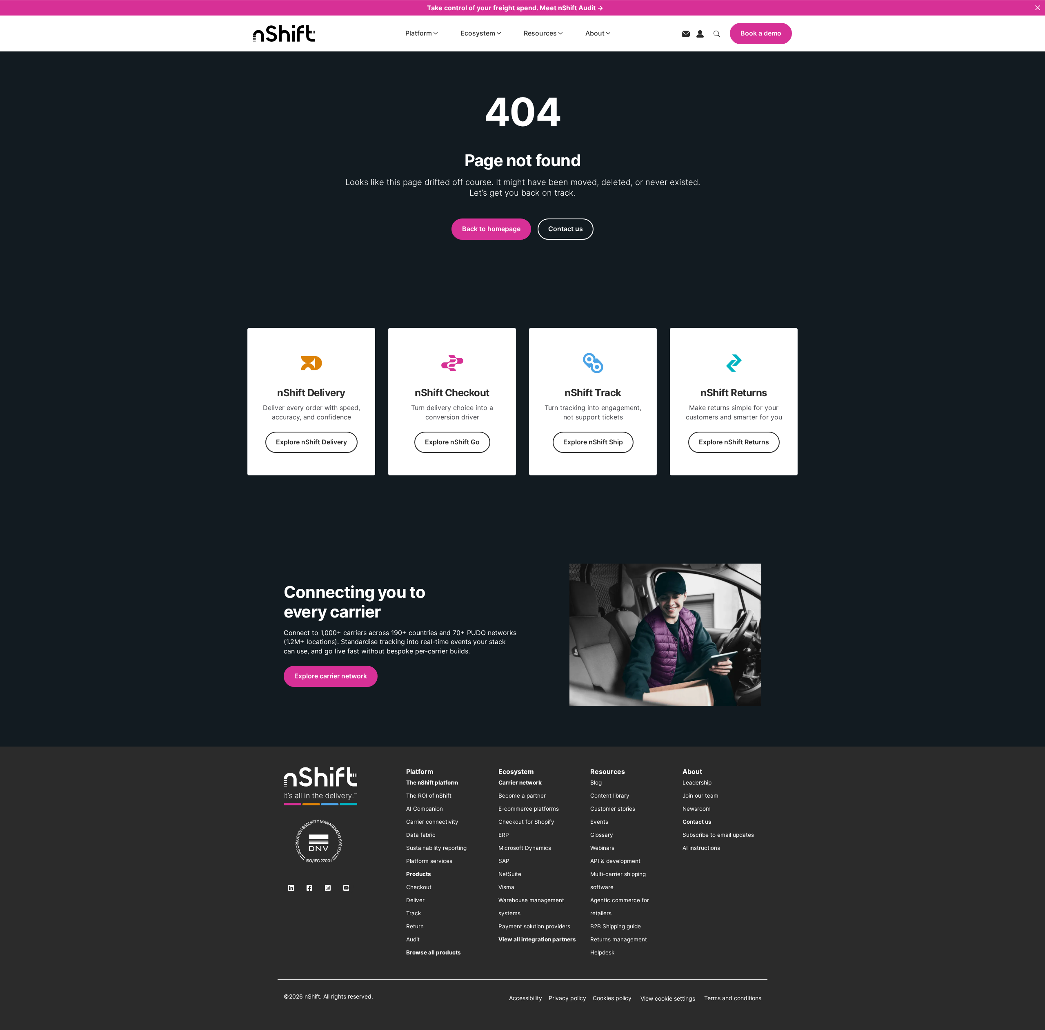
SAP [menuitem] (503, 861)
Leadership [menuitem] (697, 782)
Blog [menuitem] (596, 782)
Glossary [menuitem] (601, 835)
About (595, 33)
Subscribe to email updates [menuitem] (718, 835)
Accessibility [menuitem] (525, 997)
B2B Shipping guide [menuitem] (615, 926)
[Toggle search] (716, 33)
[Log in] (700, 33)
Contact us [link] (565, 229)
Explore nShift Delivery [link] (311, 442)
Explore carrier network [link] (330, 676)
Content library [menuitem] (609, 795)
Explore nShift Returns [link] (734, 442)
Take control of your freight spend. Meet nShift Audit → (515, 8)
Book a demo (760, 33)
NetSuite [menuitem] (509, 874)
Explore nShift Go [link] (452, 442)
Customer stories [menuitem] (612, 808)
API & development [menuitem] (615, 861)
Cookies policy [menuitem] (612, 997)
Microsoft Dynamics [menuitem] (524, 848)
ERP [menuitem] (503, 835)
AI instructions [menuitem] (701, 848)
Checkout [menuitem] (418, 887)
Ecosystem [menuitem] (516, 771)
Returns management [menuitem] (618, 939)
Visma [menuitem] (506, 887)
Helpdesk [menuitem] (602, 952)
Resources (540, 33)
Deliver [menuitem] (415, 900)
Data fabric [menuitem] (421, 835)
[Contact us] (686, 33)
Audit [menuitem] (413, 939)
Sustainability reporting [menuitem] (436, 848)
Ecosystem (477, 33)
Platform (418, 33)
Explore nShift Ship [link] (593, 442)
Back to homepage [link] (491, 229)
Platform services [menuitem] (429, 861)
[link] (320, 786)
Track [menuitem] (413, 913)
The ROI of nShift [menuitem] (428, 795)
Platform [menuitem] (420, 771)
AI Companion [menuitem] (424, 808)
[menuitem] (432, 782)
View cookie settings (667, 998)
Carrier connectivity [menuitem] (432, 821)
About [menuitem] (692, 771)
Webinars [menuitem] (602, 848)
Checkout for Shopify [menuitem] (526, 821)
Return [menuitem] (415, 926)
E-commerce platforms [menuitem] (528, 808)
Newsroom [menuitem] (697, 808)
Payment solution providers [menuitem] (534, 926)
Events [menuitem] (599, 821)
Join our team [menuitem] (700, 795)
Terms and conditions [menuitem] (732, 997)
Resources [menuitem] (607, 771)
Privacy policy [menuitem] (567, 997)
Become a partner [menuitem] (522, 795)
